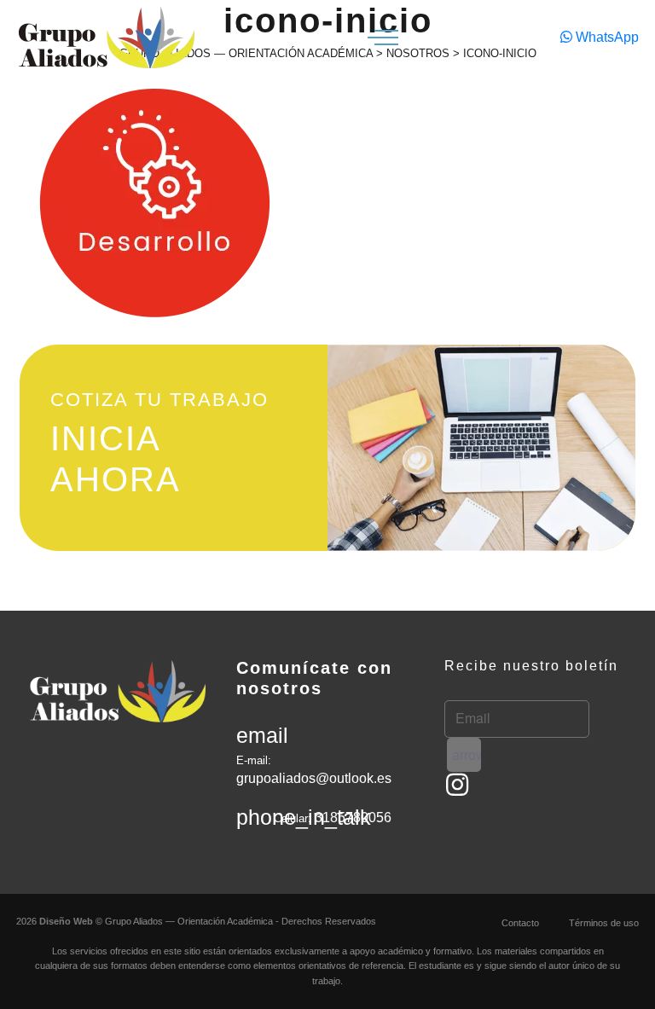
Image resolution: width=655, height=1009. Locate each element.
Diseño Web (66, 921)
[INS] (457, 784)
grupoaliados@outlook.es (313, 778)
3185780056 (353, 817)
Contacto (520, 923)
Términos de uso (604, 923)
